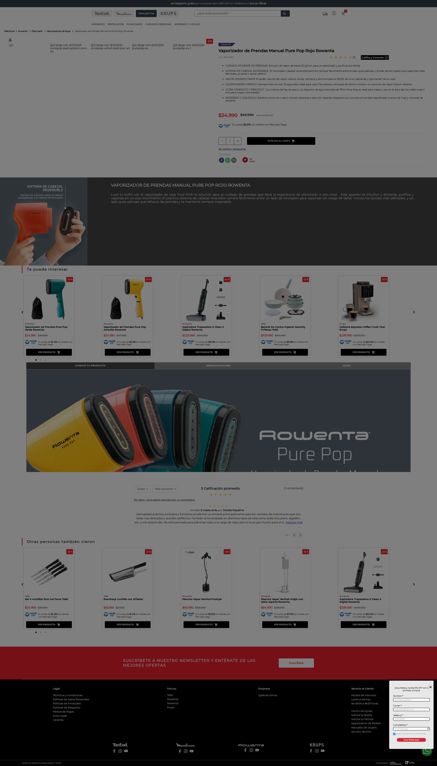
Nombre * (398, 696)
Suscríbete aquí (411, 740)
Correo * (397, 706)
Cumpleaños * (400, 725)
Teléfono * (398, 715)
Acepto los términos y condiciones (411, 734)
